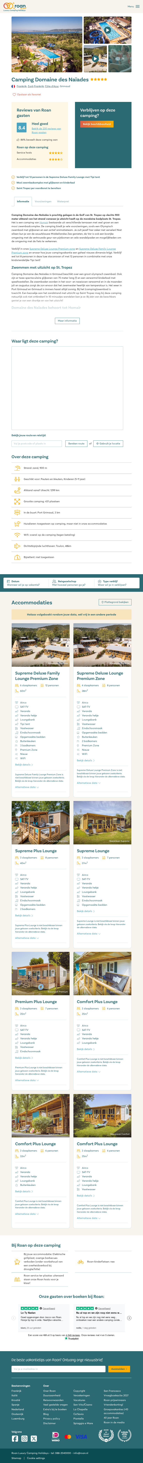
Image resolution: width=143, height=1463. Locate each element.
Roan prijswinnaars (115, 1400)
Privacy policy (51, 1418)
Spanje (15, 1404)
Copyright (79, 1390)
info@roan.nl (80, 1453)
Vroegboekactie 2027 (116, 1395)
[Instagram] (24, 1439)
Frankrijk (22, 86)
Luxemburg (18, 1418)
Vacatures (79, 1400)
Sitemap (16, 1458)
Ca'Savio (78, 1414)
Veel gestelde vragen (55, 1404)
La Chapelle (80, 1409)
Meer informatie (67, 320)
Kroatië (16, 1400)
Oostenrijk (17, 1414)
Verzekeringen (81, 1395)
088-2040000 (63, 1453)
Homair (44, 222)
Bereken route (76, 443)
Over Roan (49, 1390)
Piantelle (78, 1418)
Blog (46, 1414)
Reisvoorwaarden (53, 1400)
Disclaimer (49, 1423)
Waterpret (63, 201)
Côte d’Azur (52, 86)
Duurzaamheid (51, 1395)
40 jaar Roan (111, 1417)
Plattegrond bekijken (116, 602)
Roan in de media (114, 1422)
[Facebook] (15, 1439)
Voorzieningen (43, 201)
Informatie (23, 201)
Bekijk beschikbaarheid (97, 124)
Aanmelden (118, 1368)
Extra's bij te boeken (55, 1409)
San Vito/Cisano (82, 1404)
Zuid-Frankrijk (36, 86)
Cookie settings (36, 1458)
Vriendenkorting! (113, 1404)
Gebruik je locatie (110, 443)
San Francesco (112, 1390)
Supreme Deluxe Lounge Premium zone (52, 248)
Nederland (18, 1409)
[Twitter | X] (33, 1439)
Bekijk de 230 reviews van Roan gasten (46, 130)
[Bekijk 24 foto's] (47, 44)
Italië (14, 1395)
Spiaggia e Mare (83, 1423)
